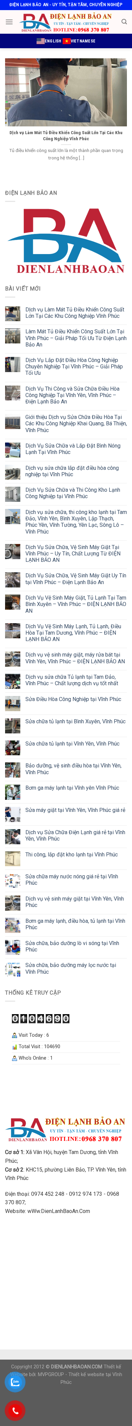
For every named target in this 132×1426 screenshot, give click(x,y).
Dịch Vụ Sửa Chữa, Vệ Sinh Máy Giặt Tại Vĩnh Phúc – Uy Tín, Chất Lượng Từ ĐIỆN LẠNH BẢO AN (72, 553)
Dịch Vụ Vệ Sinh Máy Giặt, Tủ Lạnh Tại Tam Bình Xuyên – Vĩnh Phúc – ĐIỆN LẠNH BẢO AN (75, 604)
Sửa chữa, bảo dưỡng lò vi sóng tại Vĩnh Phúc (72, 946)
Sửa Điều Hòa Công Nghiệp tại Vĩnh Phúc (73, 699)
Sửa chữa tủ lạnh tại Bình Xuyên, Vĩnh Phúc (75, 721)
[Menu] (9, 21)
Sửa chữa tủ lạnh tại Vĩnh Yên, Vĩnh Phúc (72, 743)
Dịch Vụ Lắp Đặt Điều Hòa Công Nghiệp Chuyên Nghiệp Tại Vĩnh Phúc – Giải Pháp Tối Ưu (74, 366)
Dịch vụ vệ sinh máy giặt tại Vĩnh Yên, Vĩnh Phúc (74, 902)
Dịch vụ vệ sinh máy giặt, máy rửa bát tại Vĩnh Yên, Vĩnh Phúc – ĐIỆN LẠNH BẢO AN (75, 657)
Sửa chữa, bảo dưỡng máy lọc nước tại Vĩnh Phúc (70, 968)
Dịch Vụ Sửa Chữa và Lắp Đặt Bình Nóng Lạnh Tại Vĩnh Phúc (72, 449)
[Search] (124, 21)
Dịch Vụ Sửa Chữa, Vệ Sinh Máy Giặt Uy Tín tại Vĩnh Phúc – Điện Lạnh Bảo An (75, 578)
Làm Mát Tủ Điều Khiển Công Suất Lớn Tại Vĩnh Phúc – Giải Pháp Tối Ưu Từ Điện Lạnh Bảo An (76, 337)
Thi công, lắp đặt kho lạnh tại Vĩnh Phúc (71, 854)
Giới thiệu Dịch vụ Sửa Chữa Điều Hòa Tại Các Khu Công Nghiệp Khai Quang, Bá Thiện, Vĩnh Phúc (76, 423)
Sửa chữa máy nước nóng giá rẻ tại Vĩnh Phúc (71, 879)
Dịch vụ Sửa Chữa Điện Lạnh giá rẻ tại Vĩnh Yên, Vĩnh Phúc (75, 835)
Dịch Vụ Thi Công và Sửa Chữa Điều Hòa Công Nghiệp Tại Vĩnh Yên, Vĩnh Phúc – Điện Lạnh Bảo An (72, 395)
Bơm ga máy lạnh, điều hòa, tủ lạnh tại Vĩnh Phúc (75, 924)
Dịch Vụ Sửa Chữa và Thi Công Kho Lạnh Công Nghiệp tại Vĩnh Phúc (72, 493)
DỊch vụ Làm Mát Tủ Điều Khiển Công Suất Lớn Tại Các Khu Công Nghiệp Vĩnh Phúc (74, 312)
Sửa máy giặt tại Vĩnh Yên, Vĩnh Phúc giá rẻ (75, 810)
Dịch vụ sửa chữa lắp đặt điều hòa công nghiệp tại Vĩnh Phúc (72, 471)
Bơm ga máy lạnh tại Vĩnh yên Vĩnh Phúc (72, 788)
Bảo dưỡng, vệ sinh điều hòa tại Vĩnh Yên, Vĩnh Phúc (73, 768)
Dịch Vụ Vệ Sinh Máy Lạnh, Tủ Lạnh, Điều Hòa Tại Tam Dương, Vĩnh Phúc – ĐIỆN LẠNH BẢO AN (73, 632)
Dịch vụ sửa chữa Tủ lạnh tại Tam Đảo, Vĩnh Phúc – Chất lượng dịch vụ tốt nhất (71, 680)
